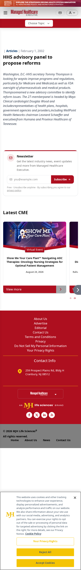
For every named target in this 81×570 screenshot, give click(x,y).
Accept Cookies (45, 563)
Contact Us (40, 332)
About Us (40, 319)
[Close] (75, 498)
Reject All (45, 552)
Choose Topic (36, 23)
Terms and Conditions (40, 337)
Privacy (40, 341)
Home (15, 440)
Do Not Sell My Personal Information (40, 346)
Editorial (41, 328)
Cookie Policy (33, 533)
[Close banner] (76, 5)
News (46, 440)
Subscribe (60, 179)
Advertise (40, 323)
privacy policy (14, 190)
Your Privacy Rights (40, 350)
